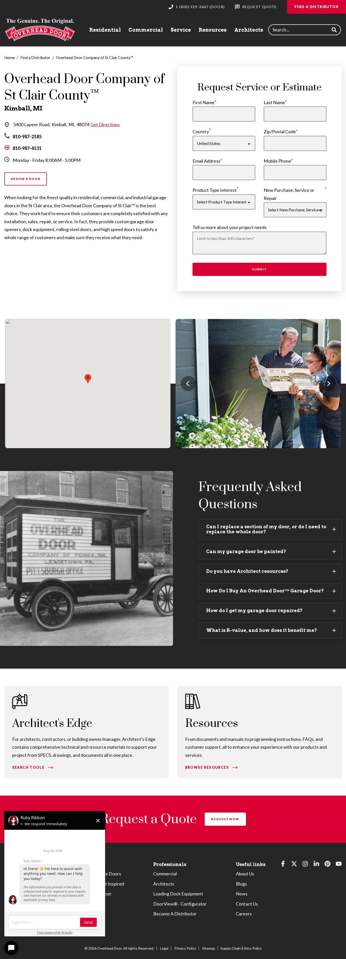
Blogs (241, 884)
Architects (248, 30)
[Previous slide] (188, 383)
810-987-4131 (27, 148)
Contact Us (247, 904)
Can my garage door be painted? (246, 551)
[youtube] (339, 865)
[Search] (334, 29)
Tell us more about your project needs (229, 227)
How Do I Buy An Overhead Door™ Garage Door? (265, 590)
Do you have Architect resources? (247, 571)
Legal (164, 948)
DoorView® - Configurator (180, 904)
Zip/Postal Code (280, 131)
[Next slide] (328, 383)
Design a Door (25, 179)
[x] (294, 865)
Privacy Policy (185, 948)
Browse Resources (207, 767)
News (241, 893)
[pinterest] (327, 865)
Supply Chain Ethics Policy (241, 948)
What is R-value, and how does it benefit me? (261, 630)
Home (9, 57)
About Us (245, 873)
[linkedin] (316, 865)
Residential (105, 30)
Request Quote (259, 7)
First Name (204, 102)
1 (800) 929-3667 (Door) (200, 7)
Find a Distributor (316, 7)
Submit (259, 269)
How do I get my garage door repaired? (254, 610)
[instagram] (305, 865)
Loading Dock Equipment (178, 893)
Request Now (225, 819)
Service (180, 30)
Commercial (145, 30)
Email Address (206, 161)
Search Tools (28, 767)
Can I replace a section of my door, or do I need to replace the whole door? (266, 529)
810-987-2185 (27, 136)
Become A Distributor (175, 913)
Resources (213, 30)
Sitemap (208, 948)
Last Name (274, 102)
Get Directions (105, 124)
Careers (244, 913)
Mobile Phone (277, 161)
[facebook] (283, 865)
